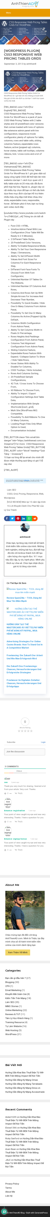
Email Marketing (13, 990)
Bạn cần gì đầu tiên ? (15, 978)
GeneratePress (41, 1213)
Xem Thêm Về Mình (17, 952)
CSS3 (10, 493)
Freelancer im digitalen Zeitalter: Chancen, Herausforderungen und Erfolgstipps (24, 683)
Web (41, 493)
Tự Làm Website (13, 1026)
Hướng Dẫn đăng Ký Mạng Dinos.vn (22, 1088)
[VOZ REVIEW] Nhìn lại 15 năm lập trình (26, 502)
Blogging (9, 982)
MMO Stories (11, 1006)
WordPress (11, 1034)
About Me (10, 1191)
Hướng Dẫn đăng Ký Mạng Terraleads (23, 1084)
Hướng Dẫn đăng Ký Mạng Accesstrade (25, 1092)
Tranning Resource (14, 1022)
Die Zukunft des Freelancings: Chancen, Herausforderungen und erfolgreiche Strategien (24, 669)
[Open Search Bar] (46, 13)
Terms (8, 1187)
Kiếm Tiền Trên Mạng (15, 998)
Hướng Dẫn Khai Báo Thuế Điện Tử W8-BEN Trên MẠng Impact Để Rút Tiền (22, 1120)
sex (6, 782)
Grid (15, 493)
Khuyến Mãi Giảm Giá (15, 994)
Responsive (32, 493)
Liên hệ (8, 1196)
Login (43, 742)
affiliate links (26, 480)
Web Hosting (11, 1030)
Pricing (22, 493)
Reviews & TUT (12, 1014)
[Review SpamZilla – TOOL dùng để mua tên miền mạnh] (25, 592)
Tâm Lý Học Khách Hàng (17, 1018)
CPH (7, 986)
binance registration (14, 810)
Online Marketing (13, 1010)
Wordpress (9, 498)
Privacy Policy (12, 1183)
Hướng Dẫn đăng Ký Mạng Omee (21, 1080)
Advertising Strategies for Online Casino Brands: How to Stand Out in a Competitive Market (25, 644)
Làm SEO (11, 490)
